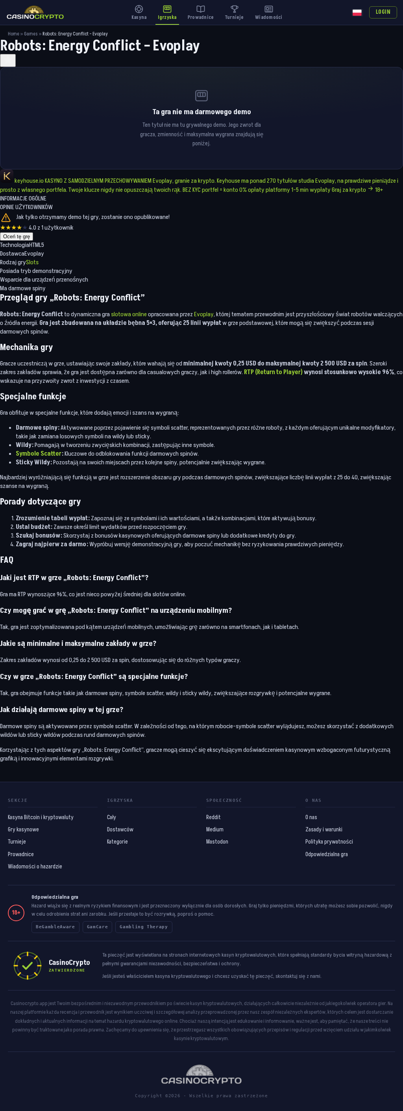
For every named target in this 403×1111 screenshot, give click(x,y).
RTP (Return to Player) (273, 372)
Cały (111, 818)
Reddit (213, 818)
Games (31, 34)
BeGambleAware (55, 926)
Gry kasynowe (23, 830)
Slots (32, 262)
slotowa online (129, 314)
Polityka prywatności (329, 842)
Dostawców (120, 830)
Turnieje (17, 842)
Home (13, 34)
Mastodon (217, 842)
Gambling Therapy (144, 926)
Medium (215, 830)
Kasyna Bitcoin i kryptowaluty (41, 818)
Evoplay (204, 314)
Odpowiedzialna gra (326, 855)
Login (383, 12)
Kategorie (117, 842)
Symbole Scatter (38, 453)
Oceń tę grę (16, 236)
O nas (311, 818)
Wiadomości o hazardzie (35, 867)
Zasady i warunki (323, 830)
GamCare (97, 926)
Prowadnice (21, 855)
